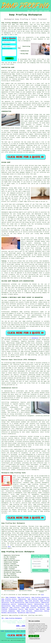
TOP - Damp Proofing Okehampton (11, 618)
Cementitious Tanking (41, 611)
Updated (18, 631)
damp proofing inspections (19, 489)
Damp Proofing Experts (33, 602)
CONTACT (40, 10)
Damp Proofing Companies (36, 599)
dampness (40, 39)
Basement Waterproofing (8, 612)
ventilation (21, 443)
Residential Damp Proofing (40, 605)
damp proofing (35, 33)
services (4, 354)
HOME (28, 10)
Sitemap (2, 631)
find (6, 526)
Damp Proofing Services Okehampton (17, 552)
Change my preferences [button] (34, 638)
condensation (43, 116)
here (9, 546)
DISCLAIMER (46, 10)
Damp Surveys (29, 609)
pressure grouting (7, 497)
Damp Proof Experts (24, 597)
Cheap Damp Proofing (28, 607)
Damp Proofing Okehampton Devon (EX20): (15, 22)
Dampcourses (22, 599)
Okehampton (35, 338)
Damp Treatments (11, 597)
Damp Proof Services (32, 600)
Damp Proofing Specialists (40, 597)
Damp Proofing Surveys (9, 599)
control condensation (11, 436)
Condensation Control (8, 604)
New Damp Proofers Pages (10, 631)
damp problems (37, 61)
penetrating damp (9, 74)
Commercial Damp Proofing (10, 607)
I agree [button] (30, 636)
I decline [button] (36, 636)
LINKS (32, 10)
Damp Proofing (23, 631)
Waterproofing (38, 604)
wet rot (16, 87)
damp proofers (6, 348)
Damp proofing (5, 338)
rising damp (5, 174)
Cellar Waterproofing (17, 602)
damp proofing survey (32, 143)
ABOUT (36, 10)
